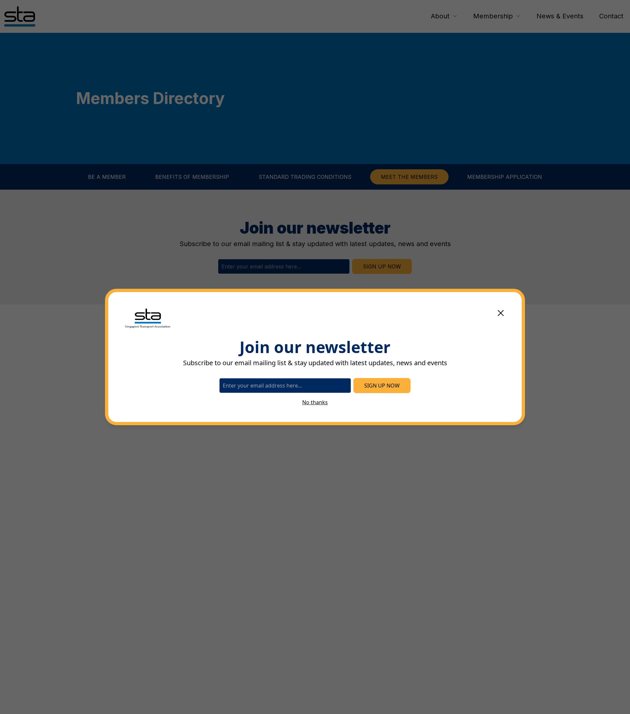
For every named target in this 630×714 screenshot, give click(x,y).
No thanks (315, 402)
